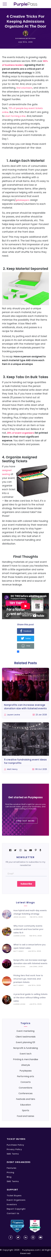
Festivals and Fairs (25, 1099)
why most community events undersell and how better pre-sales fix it (28, 929)
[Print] (25, 646)
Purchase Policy (15, 1145)
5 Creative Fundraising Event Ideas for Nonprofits (25, 761)
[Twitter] (25, 639)
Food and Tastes (25, 1116)
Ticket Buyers (14, 1195)
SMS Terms (13, 1153)
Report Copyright (16, 1209)
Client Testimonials (25, 1036)
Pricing (10, 1172)
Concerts (26, 1082)
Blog (9, 1177)
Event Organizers (16, 1200)
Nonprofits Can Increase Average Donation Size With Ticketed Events (25, 706)
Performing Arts (25, 1076)
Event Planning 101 (25, 1042)
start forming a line (15, 116)
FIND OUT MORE (25, 820)
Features (11, 1168)
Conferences (25, 1093)
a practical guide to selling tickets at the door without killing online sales (30, 997)
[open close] (6, 4)
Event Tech (25, 1053)
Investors (12, 1204)
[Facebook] (25, 631)
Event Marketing (25, 1031)
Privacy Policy (14, 1149)
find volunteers (24, 87)
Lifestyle (25, 1065)
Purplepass (26, 1070)
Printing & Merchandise (25, 1059)
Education (25, 1104)
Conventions (25, 1087)
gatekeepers (22, 200)
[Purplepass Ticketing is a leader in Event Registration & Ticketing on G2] (35, 1226)
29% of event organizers (20, 432)
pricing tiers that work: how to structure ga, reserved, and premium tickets (28, 979)
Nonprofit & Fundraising (25, 1048)
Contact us (13, 1213)
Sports (25, 1110)
